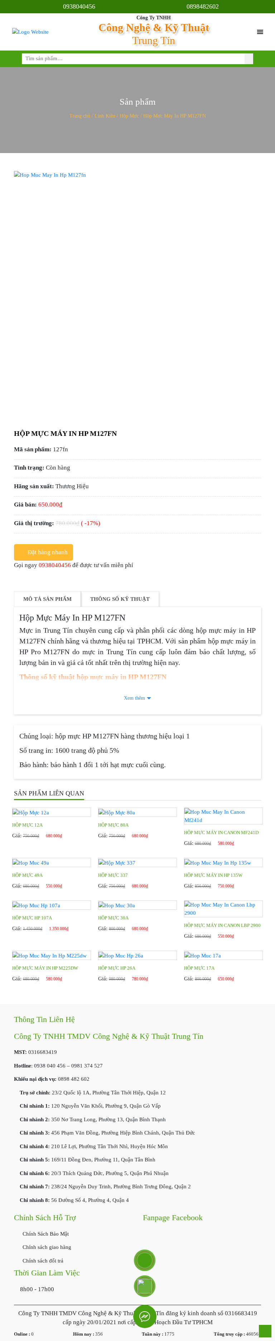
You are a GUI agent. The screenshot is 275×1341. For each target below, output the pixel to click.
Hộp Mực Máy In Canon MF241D (221, 832)
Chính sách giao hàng (46, 1247)
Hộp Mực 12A (27, 825)
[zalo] (145, 1286)
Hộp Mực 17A (199, 968)
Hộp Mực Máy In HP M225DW (45, 968)
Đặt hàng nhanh (48, 552)
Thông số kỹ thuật (120, 599)
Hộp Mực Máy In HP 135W (213, 875)
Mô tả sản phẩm (47, 599)
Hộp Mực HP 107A (32, 918)
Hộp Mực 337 (113, 875)
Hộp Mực (129, 116)
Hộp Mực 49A (27, 875)
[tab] (47, 599)
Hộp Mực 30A (113, 918)
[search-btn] (249, 58)
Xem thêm (134, 698)
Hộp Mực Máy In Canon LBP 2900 (222, 925)
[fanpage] (144, 1316)
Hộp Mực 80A (113, 825)
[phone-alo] (145, 1260)
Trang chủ (79, 116)
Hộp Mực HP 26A (116, 968)
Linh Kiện (105, 116)
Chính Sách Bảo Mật (45, 1234)
